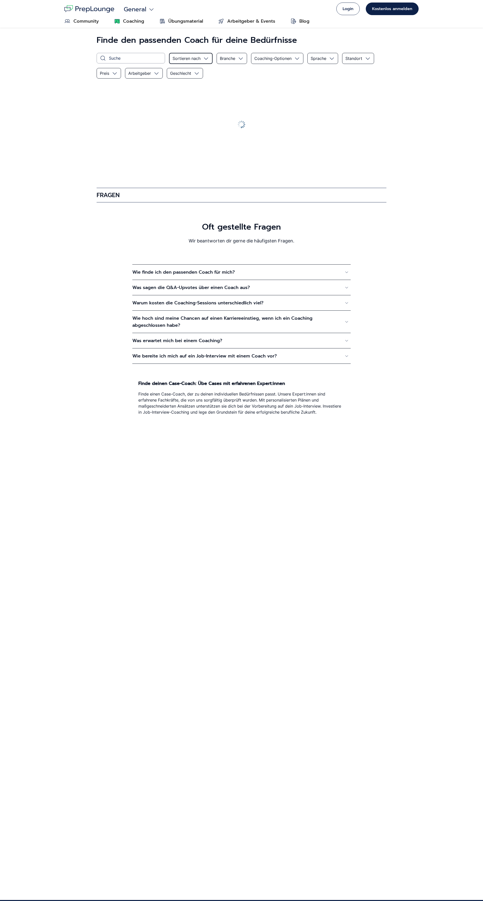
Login (348, 9)
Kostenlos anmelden (392, 9)
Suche (114, 58)
